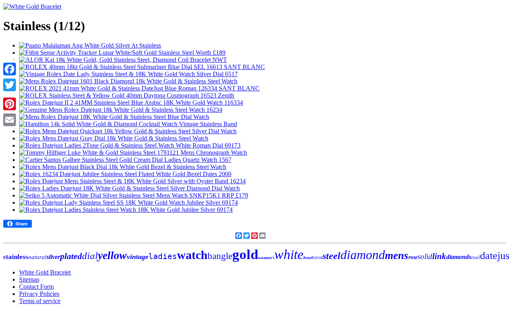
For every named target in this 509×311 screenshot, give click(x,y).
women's (266, 257)
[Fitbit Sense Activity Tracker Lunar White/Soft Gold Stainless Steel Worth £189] (122, 52)
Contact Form (36, 286)
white (288, 254)
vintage (137, 257)
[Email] (9, 120)
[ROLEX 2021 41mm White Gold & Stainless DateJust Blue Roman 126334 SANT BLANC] (139, 88)
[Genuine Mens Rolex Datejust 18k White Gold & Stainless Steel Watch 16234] (120, 109)
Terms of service (39, 301)
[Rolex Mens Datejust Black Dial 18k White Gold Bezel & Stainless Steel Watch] (122, 166)
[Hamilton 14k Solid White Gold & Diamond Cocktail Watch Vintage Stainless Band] (128, 124)
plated (71, 256)
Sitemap (29, 279)
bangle (220, 256)
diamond (362, 255)
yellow (112, 255)
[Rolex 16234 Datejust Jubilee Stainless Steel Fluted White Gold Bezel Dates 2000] (125, 174)
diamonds (458, 256)
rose (413, 257)
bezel (308, 257)
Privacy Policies (39, 293)
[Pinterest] (9, 104)
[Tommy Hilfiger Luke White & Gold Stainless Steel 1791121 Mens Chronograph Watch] (133, 152)
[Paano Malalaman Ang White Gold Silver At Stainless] (90, 45)
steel (331, 256)
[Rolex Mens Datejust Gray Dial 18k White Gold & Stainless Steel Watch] (113, 138)
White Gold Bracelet (45, 272)
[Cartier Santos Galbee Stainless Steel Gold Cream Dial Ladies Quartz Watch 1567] (125, 159)
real (475, 257)
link (439, 256)
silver (53, 256)
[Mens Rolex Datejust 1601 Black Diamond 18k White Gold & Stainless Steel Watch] (128, 81)
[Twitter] (9, 85)
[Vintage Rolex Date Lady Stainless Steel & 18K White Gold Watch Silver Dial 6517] (128, 74)
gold (245, 254)
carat (317, 257)
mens (396, 255)
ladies (162, 256)
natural (37, 257)
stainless (15, 257)
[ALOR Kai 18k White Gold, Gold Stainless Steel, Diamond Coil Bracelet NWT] (123, 59)
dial (90, 255)
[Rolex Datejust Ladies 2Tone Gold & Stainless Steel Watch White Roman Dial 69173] (130, 145)
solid (425, 256)
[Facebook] (9, 69)
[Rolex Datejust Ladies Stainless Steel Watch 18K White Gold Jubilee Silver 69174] (126, 209)
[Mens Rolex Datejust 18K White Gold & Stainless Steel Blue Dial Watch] (114, 116)
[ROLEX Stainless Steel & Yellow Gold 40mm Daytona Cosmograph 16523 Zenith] (126, 95)
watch (192, 254)
